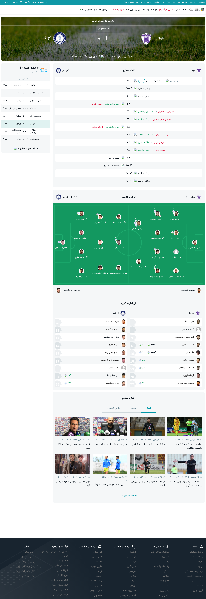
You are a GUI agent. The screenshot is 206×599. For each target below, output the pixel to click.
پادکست (156, 2)
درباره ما (199, 566)
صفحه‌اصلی (181, 9)
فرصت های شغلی (195, 576)
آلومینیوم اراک (129, 590)
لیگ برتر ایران (123, 56)
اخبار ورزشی (166, 2)
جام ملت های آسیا (25, 557)
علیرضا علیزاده (112, 321)
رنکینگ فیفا (28, 561)
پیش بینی (201, 2)
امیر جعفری (113, 344)
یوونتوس (98, 595)
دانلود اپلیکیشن (196, 552)
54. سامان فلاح (81, 257)
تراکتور (133, 561)
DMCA (200, 585)
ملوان (133, 581)
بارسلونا (98, 561)
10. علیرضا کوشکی (119, 222)
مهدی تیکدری (112, 329)
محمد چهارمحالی (185, 383)
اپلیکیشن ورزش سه (189, 2)
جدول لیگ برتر (166, 9)
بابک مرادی (188, 352)
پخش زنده (176, 2)
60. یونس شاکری (138, 228)
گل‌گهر (133, 585)
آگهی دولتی (198, 590)
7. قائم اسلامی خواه (100, 273)
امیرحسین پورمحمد (184, 337)
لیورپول (98, 585)
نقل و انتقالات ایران (25, 571)
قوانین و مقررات (196, 581)
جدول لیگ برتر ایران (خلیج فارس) (55, 554)
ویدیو (137, 9)
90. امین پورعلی (176, 238)
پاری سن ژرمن (27, 576)
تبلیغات (139, 2)
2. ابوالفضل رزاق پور (81, 238)
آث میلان (97, 552)
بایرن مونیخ (96, 566)
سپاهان (132, 571)
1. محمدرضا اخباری (62, 247)
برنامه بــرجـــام (150, 9)
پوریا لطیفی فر (112, 383)
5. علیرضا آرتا (81, 276)
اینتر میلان (97, 557)
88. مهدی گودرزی (157, 257)
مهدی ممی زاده (112, 352)
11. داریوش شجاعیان (157, 219)
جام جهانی (29, 552)
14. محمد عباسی (157, 238)
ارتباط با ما (198, 557)
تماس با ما (147, 2)
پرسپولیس (131, 557)
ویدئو (166, 571)
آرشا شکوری (188, 375)
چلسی (99, 576)
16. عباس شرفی (100, 222)
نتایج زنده (87, 9)
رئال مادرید (96, 581)
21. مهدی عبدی (176, 219)
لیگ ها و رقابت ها (161, 566)
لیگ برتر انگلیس (60, 565)
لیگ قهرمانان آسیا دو (58, 589)
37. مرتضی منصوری (176, 276)
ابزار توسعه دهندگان (194, 571)
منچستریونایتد (95, 590)
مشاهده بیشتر (127, 495)
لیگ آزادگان (62, 561)
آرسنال (99, 571)
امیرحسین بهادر (186, 368)
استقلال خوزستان (128, 595)
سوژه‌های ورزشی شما (160, 552)
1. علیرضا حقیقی (194, 247)
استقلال (132, 552)
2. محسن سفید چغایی (157, 276)
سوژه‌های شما (129, 2)
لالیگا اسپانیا (62, 570)
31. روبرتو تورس (100, 247)
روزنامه (129, 9)
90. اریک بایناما (119, 247)
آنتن (167, 585)
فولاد (133, 576)
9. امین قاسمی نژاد (138, 266)
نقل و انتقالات (117, 9)
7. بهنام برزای (81, 219)
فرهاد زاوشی (188, 360)
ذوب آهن (131, 566)
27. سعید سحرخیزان (118, 273)
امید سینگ (189, 321)
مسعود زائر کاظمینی (109, 360)
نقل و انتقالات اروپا (25, 566)
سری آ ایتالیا (62, 575)
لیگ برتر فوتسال (60, 594)
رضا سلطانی (113, 368)
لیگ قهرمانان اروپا (59, 580)
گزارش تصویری (101, 9)
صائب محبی (188, 344)
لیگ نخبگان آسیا (60, 585)
